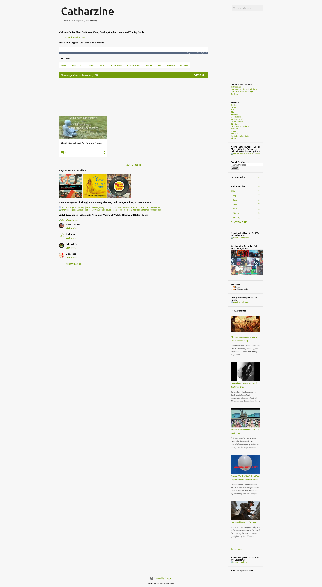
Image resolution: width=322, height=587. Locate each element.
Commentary (237, 121)
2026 (233, 191)
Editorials (235, 129)
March (236, 213)
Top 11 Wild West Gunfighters (243, 522)
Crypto (184, 65)
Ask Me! (234, 133)
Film (102, 65)
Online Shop (116, 65)
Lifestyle (234, 124)
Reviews (171, 65)
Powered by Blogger (162, 578)
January (236, 217)
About (149, 65)
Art (159, 65)
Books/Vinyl (133, 65)
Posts (237, 287)
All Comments (241, 289)
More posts (134, 164)
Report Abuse (237, 549)
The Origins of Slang (240, 126)
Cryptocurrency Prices (194, 53)
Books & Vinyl (237, 119)
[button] (103, 152)
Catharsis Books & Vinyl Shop (244, 89)
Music (92, 65)
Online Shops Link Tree (74, 37)
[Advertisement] (133, 98)
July (234, 195)
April (235, 209)
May (235, 204)
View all (200, 75)
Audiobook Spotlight (240, 136)
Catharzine (87, 11)
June (235, 200)
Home (63, 65)
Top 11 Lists (78, 65)
